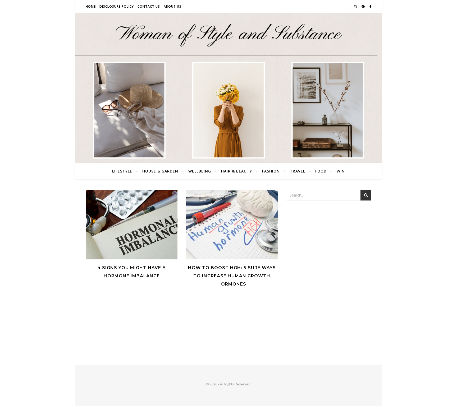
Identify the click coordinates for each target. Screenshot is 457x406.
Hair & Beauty (236, 171)
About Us (172, 6)
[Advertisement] (329, 244)
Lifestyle (122, 171)
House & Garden (160, 171)
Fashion (271, 171)
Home (91, 6)
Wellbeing (199, 171)
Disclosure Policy (116, 6)
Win (341, 171)
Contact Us (149, 6)
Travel (297, 171)
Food (321, 171)
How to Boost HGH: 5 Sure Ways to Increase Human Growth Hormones (232, 276)
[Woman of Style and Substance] (228, 88)
